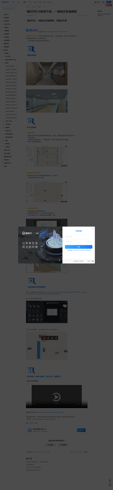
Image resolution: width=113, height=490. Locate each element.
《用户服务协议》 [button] (76, 250)
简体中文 (89, 261)
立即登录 (81, 261)
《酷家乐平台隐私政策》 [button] (86, 250)
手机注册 (79, 231)
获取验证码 (88, 241)
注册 (78, 247)
